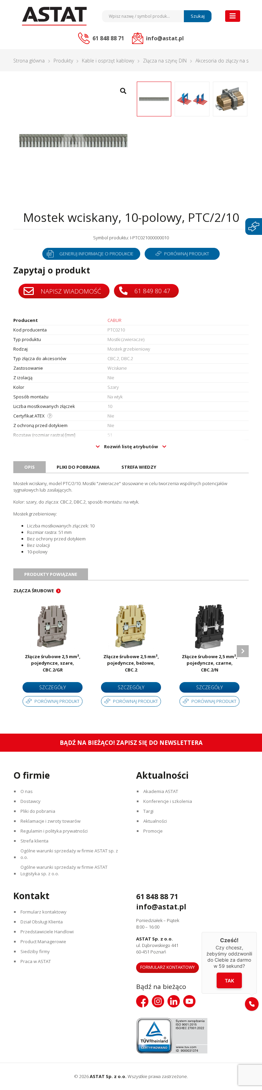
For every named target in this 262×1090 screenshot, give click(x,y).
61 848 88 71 (157, 896)
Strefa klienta (34, 841)
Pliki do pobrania (37, 811)
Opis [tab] (29, 467)
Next (243, 651)
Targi (148, 811)
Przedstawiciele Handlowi (47, 932)
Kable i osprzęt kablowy (108, 60)
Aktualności (155, 821)
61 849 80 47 (151, 291)
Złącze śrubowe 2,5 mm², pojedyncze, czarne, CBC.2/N (209, 663)
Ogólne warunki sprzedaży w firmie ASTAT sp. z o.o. (69, 854)
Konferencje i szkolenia (167, 801)
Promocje (153, 831)
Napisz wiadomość (70, 291)
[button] (252, 1004)
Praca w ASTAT (35, 961)
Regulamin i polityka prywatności (54, 831)
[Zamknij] (257, 932)
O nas (26, 791)
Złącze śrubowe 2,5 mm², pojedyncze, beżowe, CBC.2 (131, 663)
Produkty (63, 60)
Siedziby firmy (35, 951)
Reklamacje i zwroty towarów (50, 821)
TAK (229, 980)
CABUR (114, 320)
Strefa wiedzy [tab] (138, 467)
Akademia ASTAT (160, 791)
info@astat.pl (161, 906)
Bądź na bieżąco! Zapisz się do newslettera (131, 743)
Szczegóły (52, 687)
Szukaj (198, 16)
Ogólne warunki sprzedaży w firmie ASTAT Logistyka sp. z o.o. (63, 870)
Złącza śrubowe (33, 591)
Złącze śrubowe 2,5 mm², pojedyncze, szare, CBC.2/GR (53, 663)
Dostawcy (30, 801)
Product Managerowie (43, 941)
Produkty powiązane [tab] (50, 574)
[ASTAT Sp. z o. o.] (54, 16)
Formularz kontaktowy (43, 912)
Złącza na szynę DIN (165, 60)
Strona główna (29, 60)
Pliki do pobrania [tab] (78, 467)
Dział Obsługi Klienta (41, 922)
